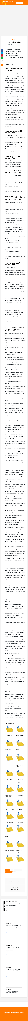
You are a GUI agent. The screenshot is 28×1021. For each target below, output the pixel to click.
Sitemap (13, 9)
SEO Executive (9, 945)
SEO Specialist (9, 989)
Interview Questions (16, 12)
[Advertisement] (14, 20)
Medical (15, 869)
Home (13, 7)
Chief (14, 39)
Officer (20, 869)
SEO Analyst (8, 923)
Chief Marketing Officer (15, 882)
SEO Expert (8, 967)
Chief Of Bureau (15, 889)
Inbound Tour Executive (11, 901)
